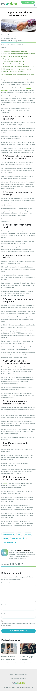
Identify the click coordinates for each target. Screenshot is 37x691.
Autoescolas (8, 534)
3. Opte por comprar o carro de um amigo (14, 56)
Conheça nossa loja (21, 674)
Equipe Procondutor (10, 35)
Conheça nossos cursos (28, 2)
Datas (5, 538)
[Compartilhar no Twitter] (12, 40)
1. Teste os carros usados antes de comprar (14, 51)
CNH (19, 534)
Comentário (5, 583)
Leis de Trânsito (9, 542)
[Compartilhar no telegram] (16, 40)
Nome (3, 605)
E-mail (3, 613)
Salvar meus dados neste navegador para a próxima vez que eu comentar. (18, 624)
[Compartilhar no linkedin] (19, 40)
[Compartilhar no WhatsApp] (14, 40)
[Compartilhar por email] (21, 40)
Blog (11, 674)
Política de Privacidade (18, 678)
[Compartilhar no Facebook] (10, 40)
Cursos (28, 534)
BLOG (2, 44)
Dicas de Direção (10, 44)
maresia (5, 483)
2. (18, 53)
